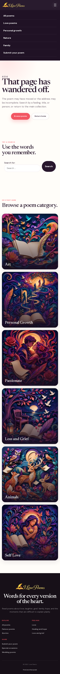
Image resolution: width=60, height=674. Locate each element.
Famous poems (8, 629)
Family (6, 45)
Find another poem (30, 670)
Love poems (10, 23)
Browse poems (20, 116)
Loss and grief (38, 633)
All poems (8, 15)
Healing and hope (39, 629)
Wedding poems (9, 652)
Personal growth (12, 30)
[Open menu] (55, 5)
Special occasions (9, 648)
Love (34, 625)
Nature (7, 37)
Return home (40, 116)
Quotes (5, 633)
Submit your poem (13, 52)
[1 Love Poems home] (13, 5)
